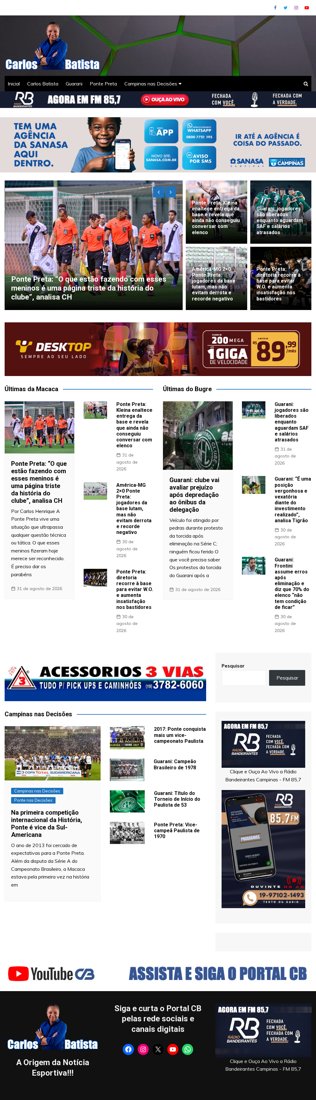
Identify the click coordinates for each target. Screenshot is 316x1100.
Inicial (14, 84)
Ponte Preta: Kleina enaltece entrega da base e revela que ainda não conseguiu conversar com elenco (216, 217)
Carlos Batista (42, 84)
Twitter (285, 7)
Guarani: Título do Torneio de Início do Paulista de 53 (177, 799)
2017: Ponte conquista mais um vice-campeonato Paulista (180, 735)
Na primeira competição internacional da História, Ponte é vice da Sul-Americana (46, 823)
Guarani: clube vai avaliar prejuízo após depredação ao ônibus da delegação (76, 292)
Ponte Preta (103, 84)
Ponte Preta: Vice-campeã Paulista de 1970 (177, 830)
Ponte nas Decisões (33, 800)
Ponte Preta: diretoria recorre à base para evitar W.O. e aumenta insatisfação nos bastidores (278, 284)
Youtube (306, 7)
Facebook (275, 7)
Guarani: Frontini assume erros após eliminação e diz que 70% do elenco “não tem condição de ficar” (292, 583)
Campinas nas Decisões (150, 84)
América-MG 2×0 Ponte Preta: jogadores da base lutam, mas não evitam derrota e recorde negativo (213, 284)
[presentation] (158, 192)
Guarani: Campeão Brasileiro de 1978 (175, 764)
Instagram (296, 7)
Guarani (74, 84)
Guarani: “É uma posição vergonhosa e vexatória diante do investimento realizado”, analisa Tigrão (293, 499)
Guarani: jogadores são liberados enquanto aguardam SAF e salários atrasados (279, 220)
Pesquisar (233, 666)
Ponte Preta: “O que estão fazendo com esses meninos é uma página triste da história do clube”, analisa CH (39, 482)
